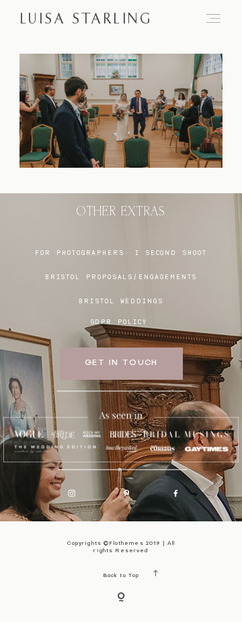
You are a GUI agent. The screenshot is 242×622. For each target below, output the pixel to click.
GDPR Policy (119, 321)
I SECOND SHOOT (171, 252)
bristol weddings (121, 301)
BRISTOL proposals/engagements (121, 276)
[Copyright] (121, 598)
